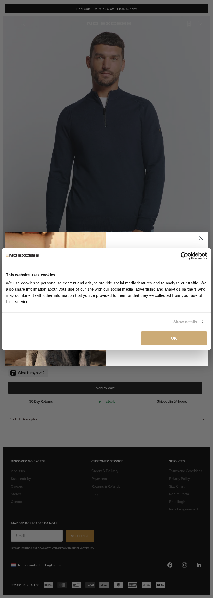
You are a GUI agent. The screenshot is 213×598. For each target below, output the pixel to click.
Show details (185, 321)
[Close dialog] (201, 238)
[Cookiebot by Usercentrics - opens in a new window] (184, 256)
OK (174, 338)
